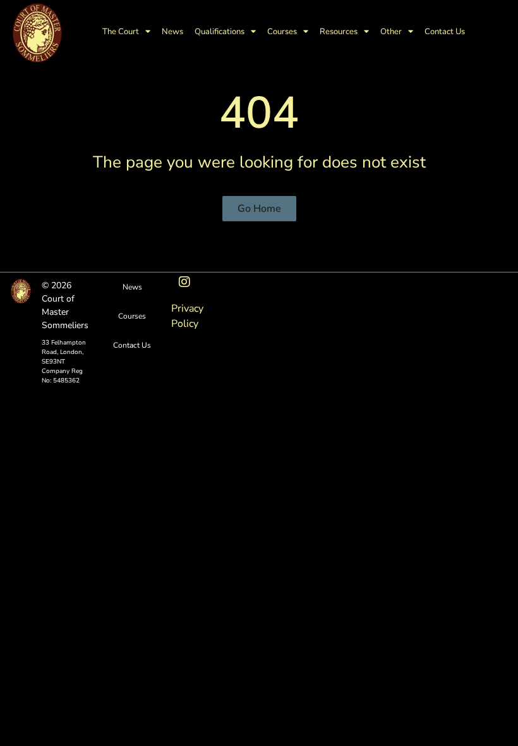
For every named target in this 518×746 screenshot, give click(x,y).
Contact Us (445, 31)
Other (391, 31)
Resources (339, 31)
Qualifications (219, 31)
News (172, 31)
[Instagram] (184, 282)
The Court (120, 31)
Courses (282, 31)
